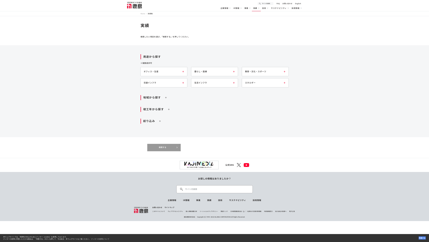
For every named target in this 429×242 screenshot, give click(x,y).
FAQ (278, 3)
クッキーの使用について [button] (100, 239)
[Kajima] (134, 5)
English (298, 3)
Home (143, 13)
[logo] (141, 210)
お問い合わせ (287, 3)
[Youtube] (246, 165)
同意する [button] (422, 238)
